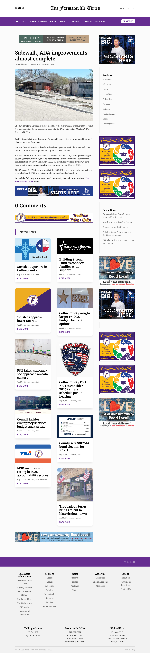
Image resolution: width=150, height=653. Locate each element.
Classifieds (87, 21)
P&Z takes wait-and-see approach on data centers (32, 374)
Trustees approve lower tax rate (30, 318)
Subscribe (128, 21)
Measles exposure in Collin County (32, 268)
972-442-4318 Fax (117, 635)
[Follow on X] (19, 8)
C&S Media (24, 607)
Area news (45, 64)
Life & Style (64, 21)
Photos (75, 590)
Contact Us (126, 589)
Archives (75, 586)
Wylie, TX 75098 (32, 635)
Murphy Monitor (24, 588)
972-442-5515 (117, 632)
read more (22, 278)
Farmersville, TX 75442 (75, 641)
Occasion (106, 104)
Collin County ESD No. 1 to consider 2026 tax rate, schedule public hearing (72, 389)
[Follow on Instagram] (23, 8)
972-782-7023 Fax (75, 635)
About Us (126, 578)
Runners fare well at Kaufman (115, 227)
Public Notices (101, 21)
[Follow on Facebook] (16, 8)
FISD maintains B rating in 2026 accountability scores (32, 471)
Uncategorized (109, 124)
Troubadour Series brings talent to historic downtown (73, 510)
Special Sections (100, 582)
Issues (75, 582)
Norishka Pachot (23, 64)
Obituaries (75, 21)
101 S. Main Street (75, 638)
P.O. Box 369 (33, 632)
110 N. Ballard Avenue (117, 638)
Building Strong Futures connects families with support (72, 265)
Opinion (53, 21)
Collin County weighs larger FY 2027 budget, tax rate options (74, 318)
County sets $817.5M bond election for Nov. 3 (74, 446)
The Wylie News (24, 603)
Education (42, 21)
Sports (33, 21)
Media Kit (100, 586)
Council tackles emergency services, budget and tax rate (32, 423)
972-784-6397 (75, 632)
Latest (24, 21)
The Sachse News (24, 599)
